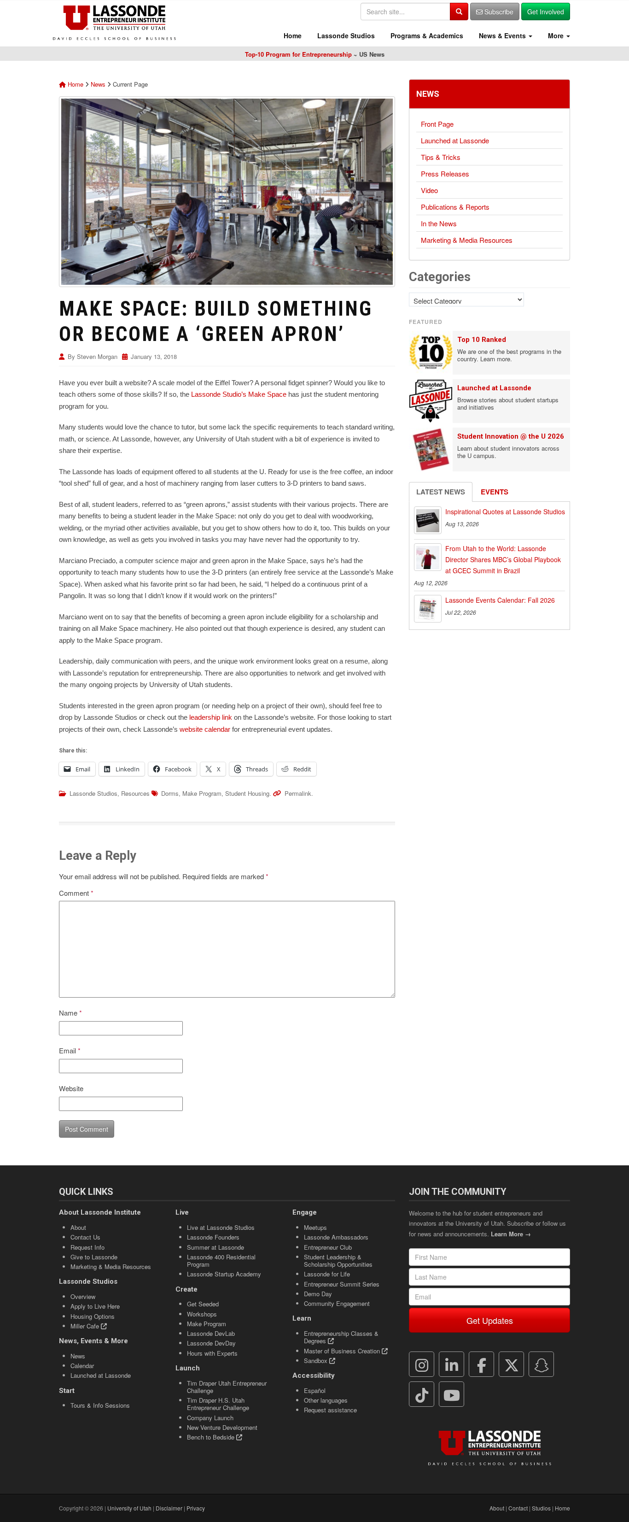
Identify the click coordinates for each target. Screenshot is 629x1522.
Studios (541, 1508)
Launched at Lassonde (455, 140)
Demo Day (318, 1293)
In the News (439, 223)
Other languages (326, 1400)
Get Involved (545, 11)
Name (70, 1012)
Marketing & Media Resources (467, 240)
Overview (82, 1296)
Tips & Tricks (440, 157)
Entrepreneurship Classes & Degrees (341, 1337)
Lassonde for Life (327, 1273)
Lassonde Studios (345, 35)
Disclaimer (169, 1508)
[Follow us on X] (511, 1364)
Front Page (437, 124)
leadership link (210, 717)
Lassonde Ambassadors (336, 1237)
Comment (76, 893)
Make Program (201, 793)
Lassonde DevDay (211, 1343)
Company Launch (210, 1417)
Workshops (202, 1314)
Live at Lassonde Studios (221, 1227)
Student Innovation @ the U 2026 (510, 436)
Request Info (87, 1247)
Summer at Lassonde (215, 1247)
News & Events (502, 35)
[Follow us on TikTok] (421, 1394)
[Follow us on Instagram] (421, 1364)
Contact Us (85, 1237)
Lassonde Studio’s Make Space (238, 394)
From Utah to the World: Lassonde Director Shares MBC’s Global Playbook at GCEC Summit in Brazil (503, 559)
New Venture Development (222, 1427)
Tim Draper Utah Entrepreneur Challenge (227, 1387)
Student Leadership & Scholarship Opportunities (338, 1260)
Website (71, 1088)
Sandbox (316, 1360)
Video (429, 190)
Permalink (298, 793)
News (98, 84)
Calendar (82, 1365)
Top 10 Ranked (481, 339)
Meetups (315, 1227)
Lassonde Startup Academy (224, 1273)
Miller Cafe (85, 1326)
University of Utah (129, 1508)
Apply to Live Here (95, 1306)
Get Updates (489, 1320)
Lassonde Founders (213, 1237)
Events (494, 492)
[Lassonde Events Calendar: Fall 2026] (428, 609)
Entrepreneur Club (328, 1247)
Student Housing (247, 793)
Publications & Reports (455, 207)
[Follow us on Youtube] (451, 1394)
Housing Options (92, 1316)
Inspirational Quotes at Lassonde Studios (505, 511)
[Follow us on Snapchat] (541, 1364)
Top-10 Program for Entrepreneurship (298, 54)
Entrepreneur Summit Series (341, 1284)
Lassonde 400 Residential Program (221, 1260)
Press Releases (445, 173)
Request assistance (330, 1409)
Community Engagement (337, 1303)
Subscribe (498, 11)
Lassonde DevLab (211, 1333)
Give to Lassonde (93, 1256)
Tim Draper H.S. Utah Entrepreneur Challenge (218, 1404)
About (78, 1227)
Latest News (440, 492)
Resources (135, 793)
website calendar (205, 729)
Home (292, 35)
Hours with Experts (212, 1353)
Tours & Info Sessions (100, 1405)
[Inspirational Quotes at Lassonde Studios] (428, 520)
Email (70, 1050)
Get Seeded (203, 1303)
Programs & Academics (426, 35)
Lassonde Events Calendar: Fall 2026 (500, 600)
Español (315, 1390)
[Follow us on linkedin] (451, 1364)
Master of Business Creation (343, 1350)
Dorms (170, 793)
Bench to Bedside (211, 1437)
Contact (518, 1508)
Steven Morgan (97, 356)
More (555, 35)
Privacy (195, 1508)
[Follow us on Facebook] (481, 1364)
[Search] (459, 11)
